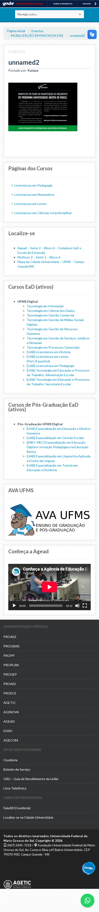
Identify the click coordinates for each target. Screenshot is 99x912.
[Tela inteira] (84, 605)
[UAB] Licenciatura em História (48, 352)
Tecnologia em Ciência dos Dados (51, 311)
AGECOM (10, 740)
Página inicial (16, 31)
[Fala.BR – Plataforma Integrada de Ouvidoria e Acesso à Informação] (89, 868)
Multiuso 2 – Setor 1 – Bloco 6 (38, 257)
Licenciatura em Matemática (34, 194)
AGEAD (9, 721)
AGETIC (9, 703)
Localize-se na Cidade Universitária (28, 817)
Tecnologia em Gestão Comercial (50, 315)
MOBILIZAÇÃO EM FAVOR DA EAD (37, 35)
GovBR (8, 4)
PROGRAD (11, 646)
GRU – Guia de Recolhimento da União (30, 779)
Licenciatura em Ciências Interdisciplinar (43, 213)
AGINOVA (11, 712)
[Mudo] (77, 605)
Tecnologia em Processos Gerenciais (53, 347)
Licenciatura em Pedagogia (33, 185)
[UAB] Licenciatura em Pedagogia (50, 366)
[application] (49, 587)
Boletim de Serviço (16, 769)
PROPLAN (11, 665)
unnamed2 (77, 35)
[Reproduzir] (14, 605)
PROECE (9, 693)
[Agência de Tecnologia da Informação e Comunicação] (17, 882)
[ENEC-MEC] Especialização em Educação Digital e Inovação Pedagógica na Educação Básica (57, 446)
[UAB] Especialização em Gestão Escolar (55, 438)
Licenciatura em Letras (30, 204)
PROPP (9, 655)
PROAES (9, 637)
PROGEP (10, 674)
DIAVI (7, 731)
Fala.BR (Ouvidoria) (16, 808)
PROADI (9, 684)
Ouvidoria (10, 760)
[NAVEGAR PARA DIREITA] (95, 3)
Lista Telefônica (14, 788)
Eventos (38, 31)
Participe (87, 4)
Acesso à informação (62, 4)
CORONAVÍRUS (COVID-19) (29, 4)
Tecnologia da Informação (45, 306)
